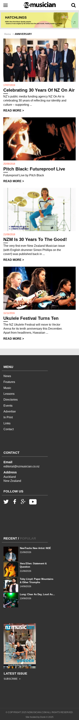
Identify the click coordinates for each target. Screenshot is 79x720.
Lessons (9, 393)
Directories (10, 399)
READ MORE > (13, 110)
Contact (8, 429)
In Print (8, 417)
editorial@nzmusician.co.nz (21, 466)
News (7, 376)
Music (7, 387)
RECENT (10, 538)
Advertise (9, 411)
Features (9, 381)
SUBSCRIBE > (12, 678)
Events (7, 405)
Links (6, 423)
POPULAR (28, 538)
